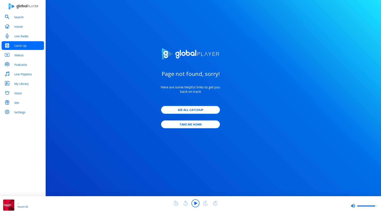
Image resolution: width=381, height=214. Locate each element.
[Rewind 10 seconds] (186, 203)
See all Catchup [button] (190, 110)
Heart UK (22, 206)
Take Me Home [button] (190, 124)
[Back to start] (176, 203)
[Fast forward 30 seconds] (205, 203)
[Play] (195, 203)
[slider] (364, 206)
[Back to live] (215, 203)
